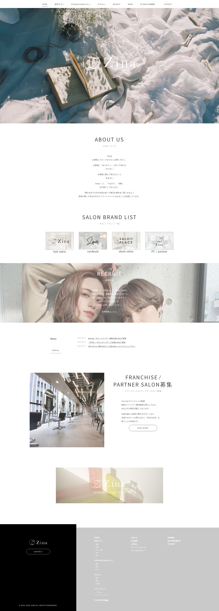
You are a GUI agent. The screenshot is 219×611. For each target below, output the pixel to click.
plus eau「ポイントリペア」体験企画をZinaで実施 (107, 338)
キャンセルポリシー (138, 550)
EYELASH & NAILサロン (103, 560)
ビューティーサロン (102, 595)
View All (56, 350)
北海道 (98, 583)
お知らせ (134, 537)
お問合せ (134, 544)
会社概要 (134, 541)
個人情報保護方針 (174, 541)
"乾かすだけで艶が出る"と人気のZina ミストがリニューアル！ (112, 346)
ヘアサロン (99, 592)
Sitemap (171, 544)
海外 (97, 555)
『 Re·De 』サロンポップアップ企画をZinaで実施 (106, 342)
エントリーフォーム (138, 547)
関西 (97, 547)
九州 (97, 569)
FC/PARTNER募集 (101, 600)
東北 (97, 552)
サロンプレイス (100, 589)
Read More (143, 428)
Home (96, 537)
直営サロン (98, 541)
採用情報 (171, 537)
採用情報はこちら (109, 312)
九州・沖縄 (99, 550)
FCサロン (98, 574)
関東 (97, 544)
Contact (38, 551)
